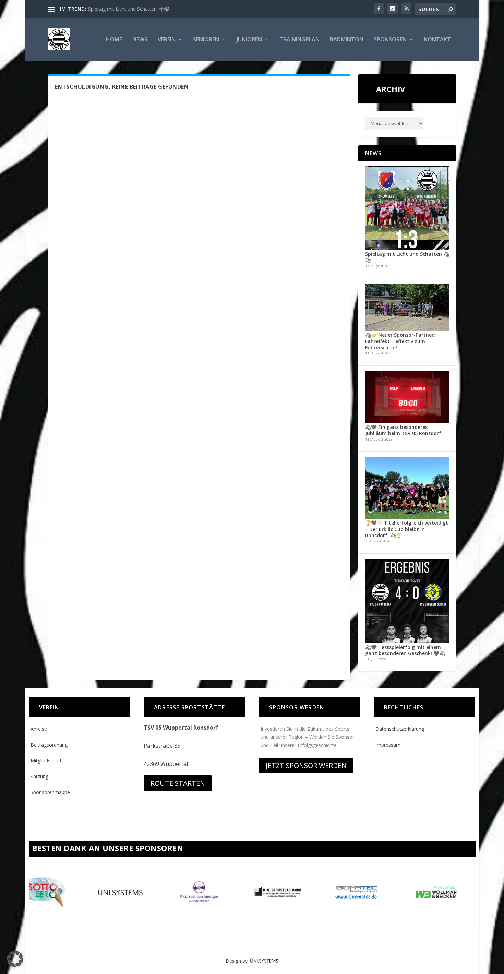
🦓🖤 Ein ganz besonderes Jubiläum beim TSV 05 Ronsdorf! (404, 430)
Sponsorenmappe (50, 792)
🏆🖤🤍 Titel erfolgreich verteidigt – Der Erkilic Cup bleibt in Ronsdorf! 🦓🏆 (406, 528)
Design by (238, 961)
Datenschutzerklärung (399, 728)
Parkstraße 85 (162, 745)
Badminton (346, 40)
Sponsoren (390, 40)
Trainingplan (299, 40)
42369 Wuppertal (166, 764)
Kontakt (437, 40)
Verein (167, 40)
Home (114, 40)
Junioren (249, 40)
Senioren (206, 40)
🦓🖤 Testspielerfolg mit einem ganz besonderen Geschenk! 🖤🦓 (405, 650)
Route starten (178, 783)
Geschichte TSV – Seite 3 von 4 (122, 8)
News (139, 40)
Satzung (39, 776)
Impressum (387, 745)
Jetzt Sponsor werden (306, 765)
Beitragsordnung (49, 745)
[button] (15, 959)
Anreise (39, 728)
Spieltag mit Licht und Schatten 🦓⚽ (407, 257)
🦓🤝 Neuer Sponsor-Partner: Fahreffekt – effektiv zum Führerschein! (400, 341)
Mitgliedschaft (46, 760)
